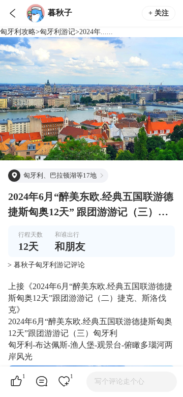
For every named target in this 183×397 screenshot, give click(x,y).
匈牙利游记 (57, 32)
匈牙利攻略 (18, 32)
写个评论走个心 (119, 381)
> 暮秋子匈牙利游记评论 (46, 265)
